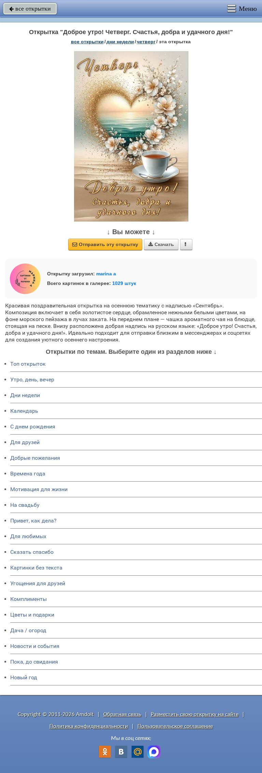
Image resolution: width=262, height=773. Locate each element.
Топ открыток (28, 364)
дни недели (120, 41)
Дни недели (25, 395)
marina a (106, 273)
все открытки (30, 8)
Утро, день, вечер (32, 379)
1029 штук (124, 283)
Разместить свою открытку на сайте (194, 714)
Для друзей (25, 442)
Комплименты (28, 599)
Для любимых (28, 536)
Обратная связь (122, 714)
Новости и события (34, 646)
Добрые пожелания (35, 458)
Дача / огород (28, 630)
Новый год (23, 677)
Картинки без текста (36, 567)
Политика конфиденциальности (88, 726)
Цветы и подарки (32, 614)
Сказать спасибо (32, 552)
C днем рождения (32, 426)
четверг (146, 41)
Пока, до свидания (34, 661)
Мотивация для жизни (39, 489)
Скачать (161, 244)
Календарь (24, 411)
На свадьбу (25, 505)
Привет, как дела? (33, 520)
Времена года (27, 473)
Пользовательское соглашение (175, 726)
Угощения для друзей (37, 583)
